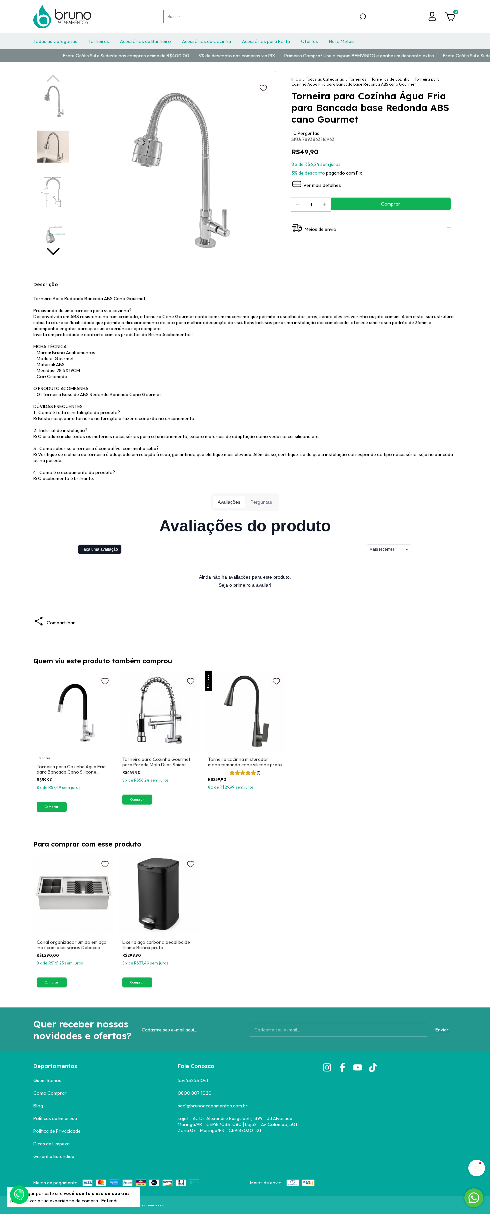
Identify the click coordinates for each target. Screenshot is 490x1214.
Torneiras (98, 41)
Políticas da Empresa (55, 1118)
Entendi (109, 1201)
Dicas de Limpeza (51, 1144)
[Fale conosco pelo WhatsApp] (473, 1197)
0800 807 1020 (195, 1093)
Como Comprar (50, 1093)
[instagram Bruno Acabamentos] (327, 1067)
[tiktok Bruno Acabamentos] (373, 1067)
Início (296, 79)
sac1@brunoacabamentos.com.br (213, 1106)
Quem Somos (47, 1080)
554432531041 (193, 1080)
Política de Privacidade (57, 1131)
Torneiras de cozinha (390, 79)
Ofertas (309, 41)
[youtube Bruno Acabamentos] (357, 1067)
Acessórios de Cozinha (206, 41)
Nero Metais (342, 41)
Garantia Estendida (53, 1156)
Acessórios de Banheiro (145, 41)
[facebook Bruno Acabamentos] (342, 1067)
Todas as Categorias (55, 41)
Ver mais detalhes (321, 185)
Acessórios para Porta (266, 41)
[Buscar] (362, 16)
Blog (38, 1106)
